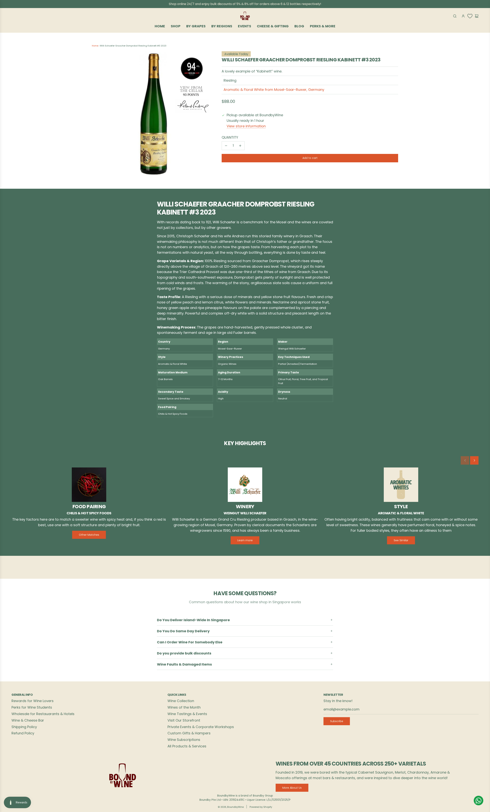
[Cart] (476, 16)
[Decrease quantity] (226, 145)
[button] (465, 460)
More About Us (292, 788)
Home (95, 45)
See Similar (401, 540)
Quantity (230, 137)
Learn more (245, 540)
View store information (246, 126)
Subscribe (336, 721)
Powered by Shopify (261, 807)
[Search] (455, 16)
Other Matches (89, 535)
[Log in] (463, 16)
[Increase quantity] (240, 145)
